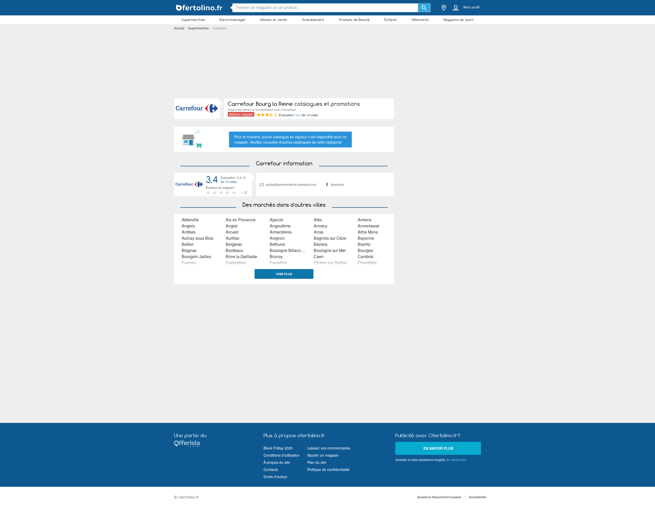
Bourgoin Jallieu (196, 256)
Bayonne (366, 238)
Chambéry (367, 262)
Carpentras (236, 262)
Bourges (365, 250)
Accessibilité (477, 497)
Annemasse (368, 226)
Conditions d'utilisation (282, 455)
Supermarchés (193, 20)
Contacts (271, 469)
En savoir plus (438, 448)
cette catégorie (329, 142)
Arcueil (232, 232)
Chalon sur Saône (330, 262)
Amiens (365, 220)
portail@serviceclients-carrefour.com (291, 184)
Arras (318, 232)
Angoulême (280, 226)
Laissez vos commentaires (328, 447)
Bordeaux (234, 250)
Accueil (179, 28)
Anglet (231, 226)
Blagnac (189, 250)
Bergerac (234, 244)
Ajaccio (276, 220)
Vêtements (420, 20)
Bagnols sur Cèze (330, 238)
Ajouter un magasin (323, 455)
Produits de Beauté (354, 20)
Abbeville (190, 220)
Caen (319, 256)
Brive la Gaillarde (241, 256)
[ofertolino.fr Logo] (199, 7)
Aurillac (232, 238)
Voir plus (284, 274)
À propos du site (277, 462)
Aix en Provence (241, 220)
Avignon (277, 238)
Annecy (321, 226)
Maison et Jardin (273, 20)
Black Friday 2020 (278, 447)
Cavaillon (278, 262)
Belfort (187, 244)
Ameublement (313, 20)
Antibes (188, 232)
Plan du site (316, 462)
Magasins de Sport (458, 20)
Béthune (277, 244)
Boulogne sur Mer (330, 250)
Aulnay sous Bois (197, 238)
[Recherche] (424, 7)
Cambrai (365, 256)
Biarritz (364, 244)
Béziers (321, 244)
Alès (318, 220)
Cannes (189, 262)
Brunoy (276, 256)
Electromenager (233, 20)
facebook (337, 184)
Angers (188, 226)
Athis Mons (368, 232)
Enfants (390, 20)
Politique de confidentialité (328, 469)
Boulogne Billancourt (289, 250)
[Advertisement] (327, 64)
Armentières (281, 232)
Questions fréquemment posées (439, 497)
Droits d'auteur (275, 476)
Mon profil (471, 7)
